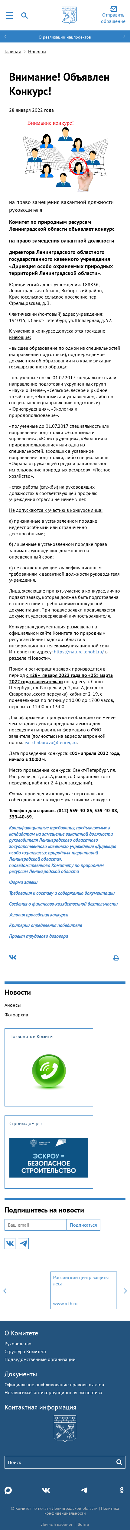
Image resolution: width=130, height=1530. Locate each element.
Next (125, 1290)
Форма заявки (23, 882)
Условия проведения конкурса (38, 915)
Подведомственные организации (40, 1359)
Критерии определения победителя (45, 925)
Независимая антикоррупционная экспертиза (53, 1392)
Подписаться (83, 1225)
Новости (37, 51)
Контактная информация (40, 1407)
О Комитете (21, 1333)
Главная (13, 51)
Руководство (18, 1344)
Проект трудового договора (38, 936)
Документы (21, 1374)
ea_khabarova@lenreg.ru (50, 742)
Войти (83, 1524)
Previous (5, 1290)
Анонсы (13, 1005)
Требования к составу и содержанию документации (62, 893)
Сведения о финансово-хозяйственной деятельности (63, 904)
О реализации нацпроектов (65, 37)
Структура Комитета (25, 1351)
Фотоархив (16, 1015)
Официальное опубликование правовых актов (54, 1384)
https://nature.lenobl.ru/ (79, 652)
